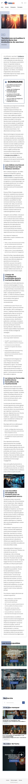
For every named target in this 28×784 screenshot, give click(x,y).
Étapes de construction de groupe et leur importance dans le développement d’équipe (14, 654)
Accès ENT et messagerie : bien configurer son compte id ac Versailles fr (14, 721)
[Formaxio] (9, 3)
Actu (3, 34)
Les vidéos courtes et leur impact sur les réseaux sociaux (14, 86)
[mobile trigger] (2, 3)
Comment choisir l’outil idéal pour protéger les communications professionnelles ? (14, 756)
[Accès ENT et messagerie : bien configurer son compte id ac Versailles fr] (14, 714)
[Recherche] (22, 3)
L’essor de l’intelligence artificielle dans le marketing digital (13, 91)
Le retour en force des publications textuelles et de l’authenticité (14, 95)
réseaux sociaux (8, 175)
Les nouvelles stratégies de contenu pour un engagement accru (15, 100)
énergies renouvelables (11, 155)
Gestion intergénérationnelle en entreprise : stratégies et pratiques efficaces (14, 677)
